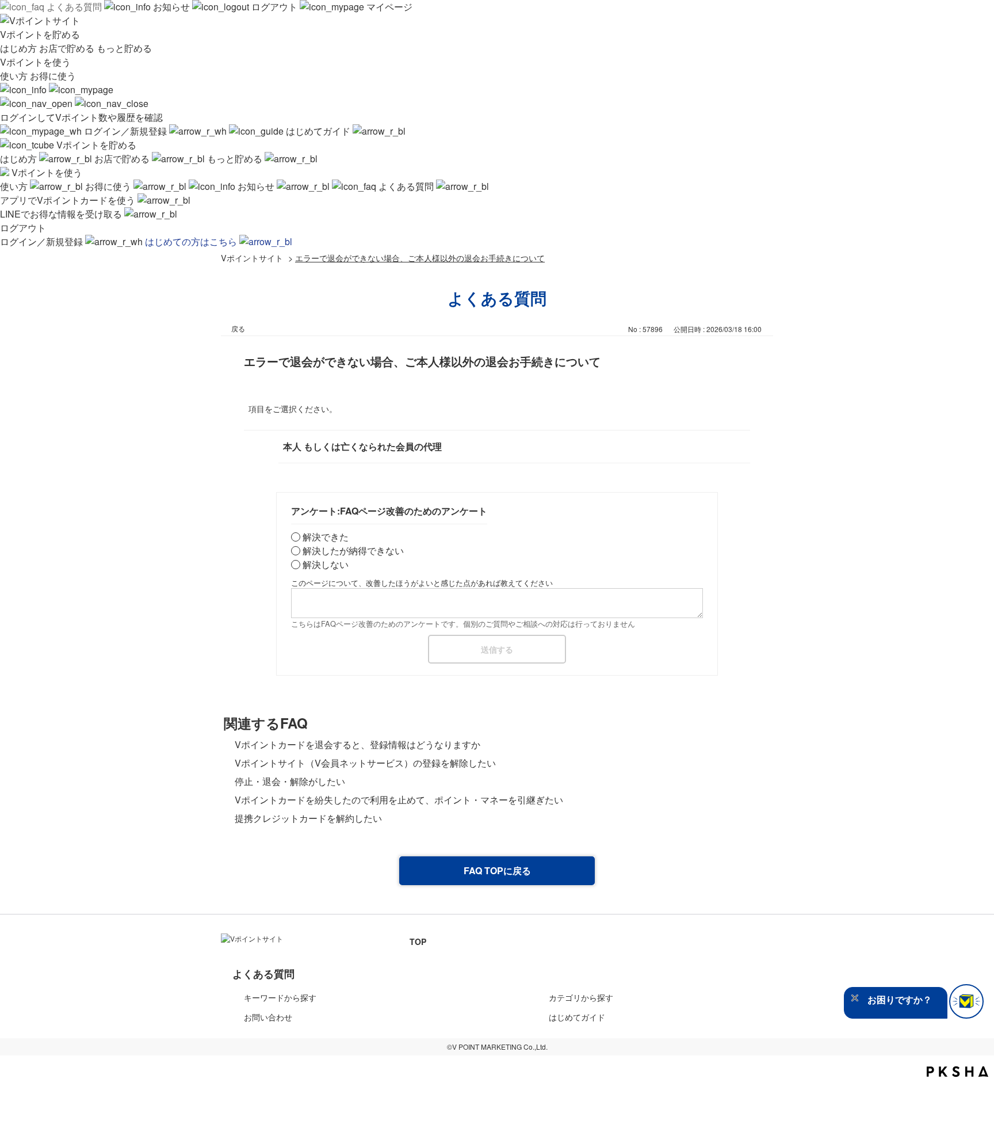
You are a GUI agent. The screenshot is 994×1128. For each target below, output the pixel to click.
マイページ (388, 6)
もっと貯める (124, 48)
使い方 (15, 75)
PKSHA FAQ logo (957, 1071)
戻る (238, 328)
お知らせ (171, 6)
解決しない (326, 564)
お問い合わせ (268, 1017)
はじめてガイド (318, 131)
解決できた (326, 536)
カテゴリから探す (581, 997)
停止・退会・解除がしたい (290, 781)
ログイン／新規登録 (125, 131)
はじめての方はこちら (192, 241)
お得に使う (53, 75)
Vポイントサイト (252, 257)
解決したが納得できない (353, 550)
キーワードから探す (280, 997)
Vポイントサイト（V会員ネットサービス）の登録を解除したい (365, 762)
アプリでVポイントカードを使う (68, 200)
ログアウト (274, 6)
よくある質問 (74, 6)
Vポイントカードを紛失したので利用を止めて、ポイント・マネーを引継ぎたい (399, 799)
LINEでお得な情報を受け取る (62, 213)
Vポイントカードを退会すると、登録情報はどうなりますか (357, 744)
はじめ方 (19, 48)
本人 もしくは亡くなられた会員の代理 (362, 446)
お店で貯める (68, 48)
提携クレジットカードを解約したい (308, 818)
